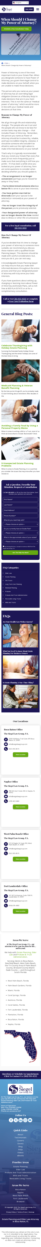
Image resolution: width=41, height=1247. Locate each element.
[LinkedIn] (20, 1120)
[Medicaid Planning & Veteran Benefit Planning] (20, 370)
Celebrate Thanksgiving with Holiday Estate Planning (16, 346)
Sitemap (31, 1212)
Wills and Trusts (10, 602)
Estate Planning (10, 577)
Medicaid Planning (11, 588)
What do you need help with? (14, 520)
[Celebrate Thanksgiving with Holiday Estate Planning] (20, 330)
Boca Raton (20, 1190)
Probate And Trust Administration (16, 595)
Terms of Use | (22, 1212)
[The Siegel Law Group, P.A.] (6, 9)
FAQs (6, 63)
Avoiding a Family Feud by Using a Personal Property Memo (19, 426)
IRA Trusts (8, 580)
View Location (20, 754)
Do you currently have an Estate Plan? (17, 529)
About (20, 1135)
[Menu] (38, 9)
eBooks (20, 1156)
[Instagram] (25, 1120)
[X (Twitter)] (16, 1120)
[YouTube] (30, 1120)
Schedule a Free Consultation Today (16, 29)
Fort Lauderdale (20, 1199)
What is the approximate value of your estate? (20, 537)
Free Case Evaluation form (21, 301)
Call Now (29, 9)
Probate (8, 591)
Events (21, 1144)
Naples (20, 1193)
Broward (20, 1202)
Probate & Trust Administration (22, 955)
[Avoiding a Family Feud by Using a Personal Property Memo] (20, 411)
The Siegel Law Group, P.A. (26, 1207)
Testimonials (20, 1138)
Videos (21, 1153)
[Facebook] (11, 1120)
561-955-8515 (20, 228)
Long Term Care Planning (13, 584)
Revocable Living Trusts (13, 599)
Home (2, 63)
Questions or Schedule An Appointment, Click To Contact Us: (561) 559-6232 (20, 1075)
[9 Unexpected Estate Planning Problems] (20, 448)
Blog (20, 1147)
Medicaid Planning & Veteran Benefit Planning (17, 386)
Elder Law (8, 573)
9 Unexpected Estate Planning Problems (17, 464)
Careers (20, 1141)
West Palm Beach (20, 1196)
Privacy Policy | (11, 1212)
